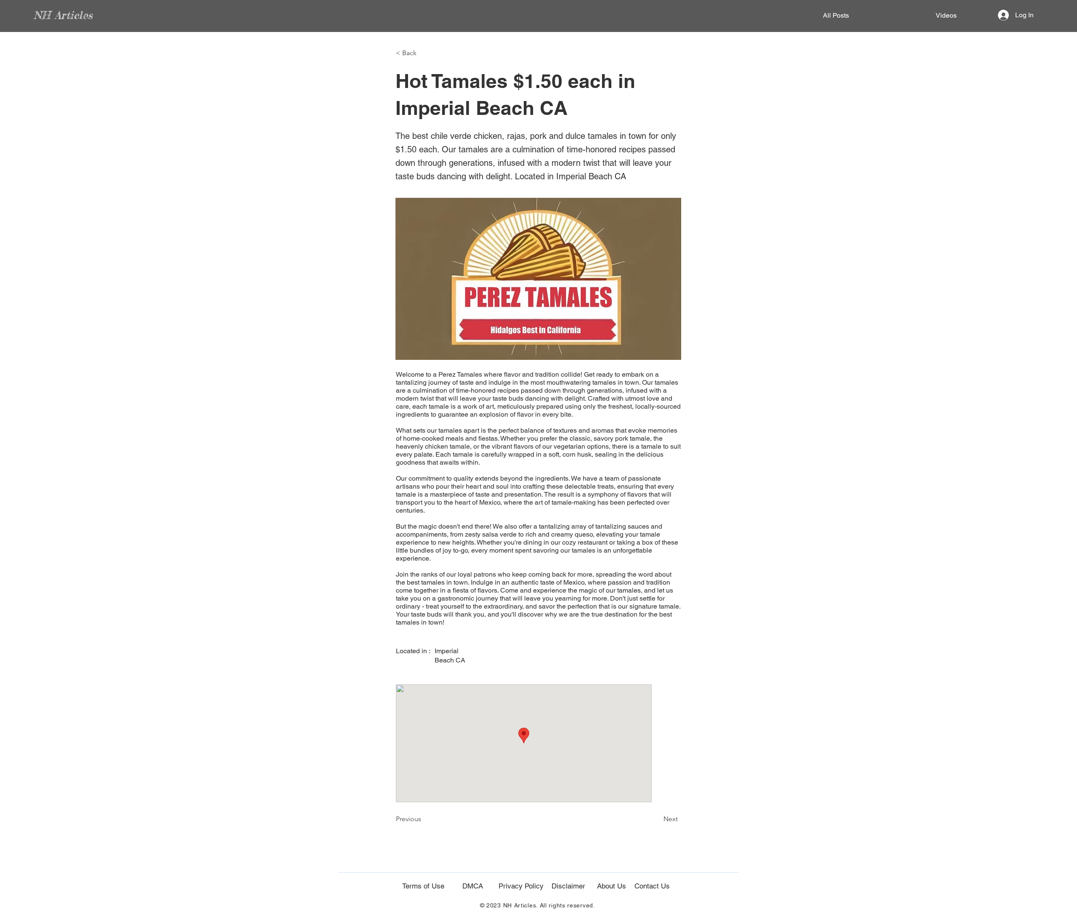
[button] (423, 53)
